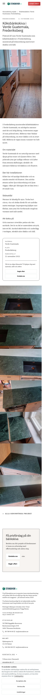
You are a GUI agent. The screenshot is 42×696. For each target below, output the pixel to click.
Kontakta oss (21, 276)
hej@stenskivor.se (22, 631)
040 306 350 (9, 647)
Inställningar (21, 692)
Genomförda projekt (10, 12)
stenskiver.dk (7, 662)
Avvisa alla (21, 686)
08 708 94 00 (9, 631)
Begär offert (21, 271)
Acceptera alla (21, 681)
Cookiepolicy (18, 676)
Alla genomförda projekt (17, 514)
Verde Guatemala (12, 244)
